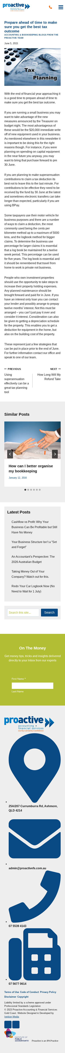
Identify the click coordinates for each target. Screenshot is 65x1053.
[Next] (55, 454)
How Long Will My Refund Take (49, 374)
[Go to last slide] (10, 454)
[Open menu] (61, 7)
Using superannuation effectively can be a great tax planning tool (16, 381)
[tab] (25, 490)
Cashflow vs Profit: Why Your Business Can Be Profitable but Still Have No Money (34, 527)
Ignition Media (11, 1016)
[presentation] (32, 440)
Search (49, 612)
